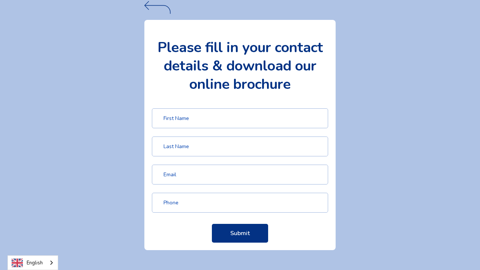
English (35, 263)
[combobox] (33, 262)
